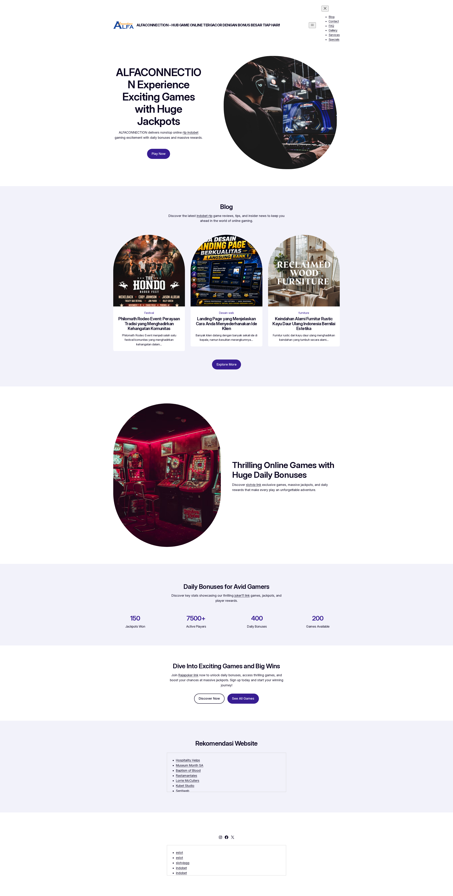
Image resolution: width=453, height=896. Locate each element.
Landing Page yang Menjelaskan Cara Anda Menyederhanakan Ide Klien (226, 323)
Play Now (159, 154)
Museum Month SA (189, 765)
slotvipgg (182, 863)
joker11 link (242, 595)
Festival (149, 313)
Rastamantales (186, 775)
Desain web (226, 313)
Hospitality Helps (188, 760)
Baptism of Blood (188, 770)
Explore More (227, 364)
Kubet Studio (185, 786)
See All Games (243, 698)
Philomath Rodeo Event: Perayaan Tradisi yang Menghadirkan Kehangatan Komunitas (149, 323)
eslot (179, 852)
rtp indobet (190, 132)
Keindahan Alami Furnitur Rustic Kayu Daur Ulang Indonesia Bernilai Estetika (304, 323)
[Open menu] (312, 25)
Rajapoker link (188, 675)
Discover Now (209, 698)
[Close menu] (325, 9)
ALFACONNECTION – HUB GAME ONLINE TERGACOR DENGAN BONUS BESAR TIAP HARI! (208, 25)
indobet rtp (204, 216)
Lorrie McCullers (187, 780)
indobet (181, 868)
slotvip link (253, 485)
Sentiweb (182, 791)
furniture (304, 313)
